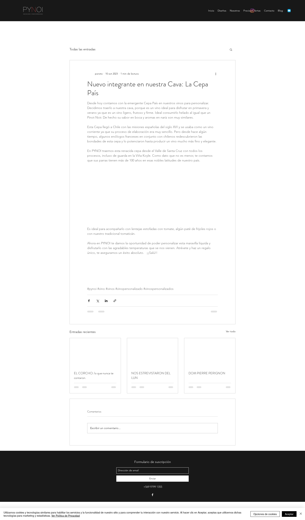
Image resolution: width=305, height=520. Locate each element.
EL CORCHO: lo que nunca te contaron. (93, 393)
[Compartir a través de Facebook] (89, 319)
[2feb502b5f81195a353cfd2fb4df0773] (289, 10)
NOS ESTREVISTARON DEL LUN (151, 393)
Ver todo (230, 349)
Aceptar (289, 514)
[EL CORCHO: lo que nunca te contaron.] (95, 370)
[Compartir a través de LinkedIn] (106, 319)
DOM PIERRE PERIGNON (207, 391)
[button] (231, 49)
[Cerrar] (301, 514)
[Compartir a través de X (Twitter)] (97, 319)
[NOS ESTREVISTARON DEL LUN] (152, 370)
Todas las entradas (82, 49)
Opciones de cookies (265, 514)
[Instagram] (252, 11)
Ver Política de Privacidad (65, 515)
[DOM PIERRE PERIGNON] (209, 370)
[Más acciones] (216, 74)
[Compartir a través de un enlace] (114, 319)
